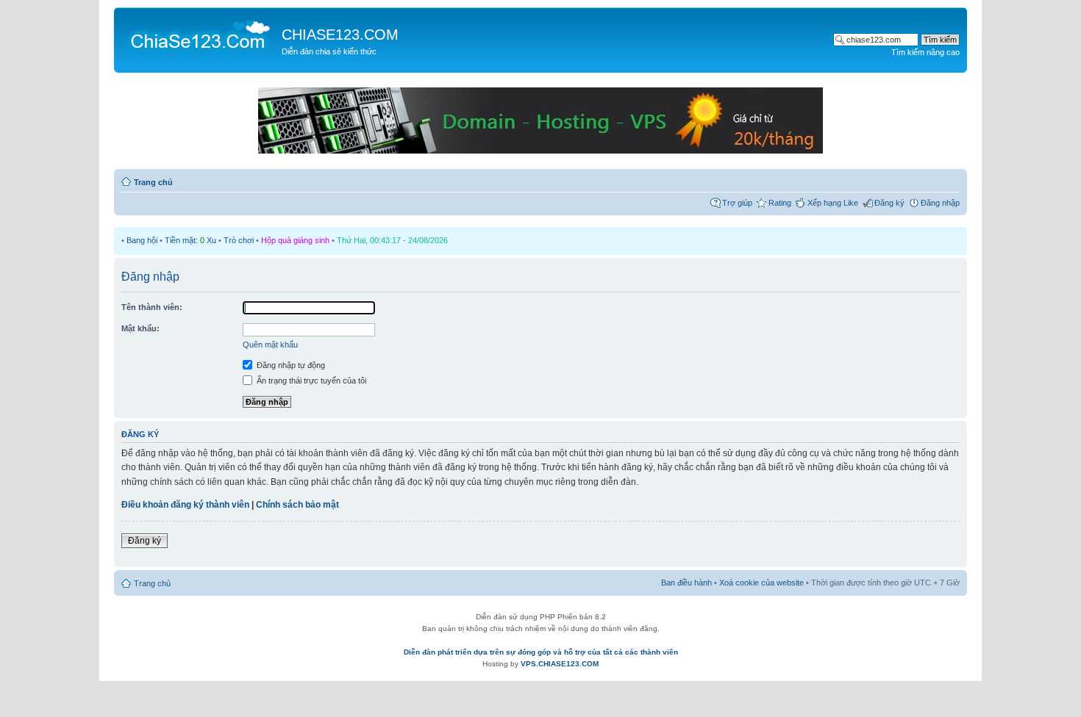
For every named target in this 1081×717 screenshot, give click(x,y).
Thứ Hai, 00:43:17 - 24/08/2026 (392, 240)
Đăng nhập (940, 202)
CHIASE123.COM (340, 34)
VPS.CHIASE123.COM (560, 664)
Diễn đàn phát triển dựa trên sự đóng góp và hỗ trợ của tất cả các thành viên (541, 652)
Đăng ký (889, 202)
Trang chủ (153, 182)
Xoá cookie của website (761, 582)
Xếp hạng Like (832, 202)
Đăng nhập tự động (289, 365)
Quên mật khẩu (270, 344)
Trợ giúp (737, 202)
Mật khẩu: (140, 328)
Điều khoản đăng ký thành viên (185, 505)
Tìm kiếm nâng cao (925, 52)
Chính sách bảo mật (297, 505)
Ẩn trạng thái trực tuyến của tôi (310, 380)
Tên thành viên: (151, 307)
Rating (779, 202)
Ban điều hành (686, 582)
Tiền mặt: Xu (190, 240)
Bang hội (141, 240)
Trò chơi (239, 240)
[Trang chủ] (200, 34)
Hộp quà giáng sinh (295, 240)
